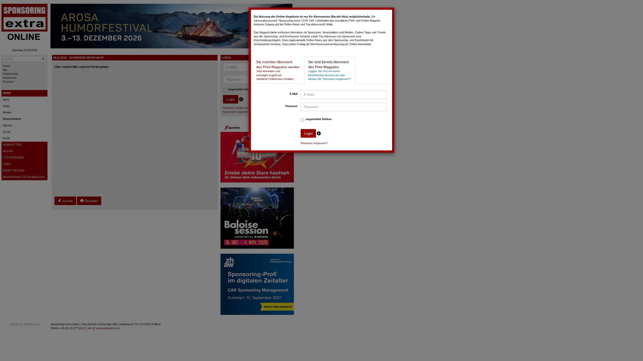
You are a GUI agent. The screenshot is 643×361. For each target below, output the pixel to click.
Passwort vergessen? (314, 143)
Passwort (291, 106)
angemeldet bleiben (319, 119)
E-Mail (294, 93)
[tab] (278, 70)
